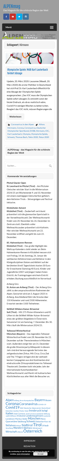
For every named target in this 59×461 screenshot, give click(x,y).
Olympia (26, 134)
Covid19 (12, 407)
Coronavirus (30, 128)
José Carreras (19, 414)
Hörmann (40, 131)
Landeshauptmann (34, 415)
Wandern (18, 427)
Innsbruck (35, 410)
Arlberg (16, 400)
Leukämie (47, 416)
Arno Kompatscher (27, 400)
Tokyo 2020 (44, 137)
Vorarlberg (9, 428)
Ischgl (45, 410)
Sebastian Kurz (42, 421)
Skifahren (11, 425)
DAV (21, 408)
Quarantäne (11, 421)
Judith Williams (11, 416)
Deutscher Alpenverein (32, 408)
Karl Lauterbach (14, 134)
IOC (47, 131)
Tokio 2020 (33, 137)
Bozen (48, 400)
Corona (20, 128)
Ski (50, 422)
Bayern (40, 400)
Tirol (37, 424)
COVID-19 (42, 404)
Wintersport (37, 428)
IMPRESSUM (29, 441)
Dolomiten (9, 411)
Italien (9, 413)
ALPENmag (11, 6)
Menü (9, 27)
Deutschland (46, 408)
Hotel (26, 411)
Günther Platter (18, 411)
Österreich (32, 431)
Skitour (18, 426)
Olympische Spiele (39, 134)
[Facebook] (6, 17)
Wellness (28, 428)
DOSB (32, 131)
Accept (40, 454)
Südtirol (27, 425)
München (34, 418)
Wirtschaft (11, 431)
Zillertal (20, 432)
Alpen (10, 400)
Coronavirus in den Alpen (22, 124)
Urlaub (45, 425)
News (43, 419)
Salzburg (21, 421)
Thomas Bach (21, 137)
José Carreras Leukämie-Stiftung (38, 414)
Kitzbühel (21, 416)
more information (23, 454)
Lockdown (10, 419)
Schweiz (11, 137)
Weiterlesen (15, 116)
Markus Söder (21, 419)
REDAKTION (29, 446)
